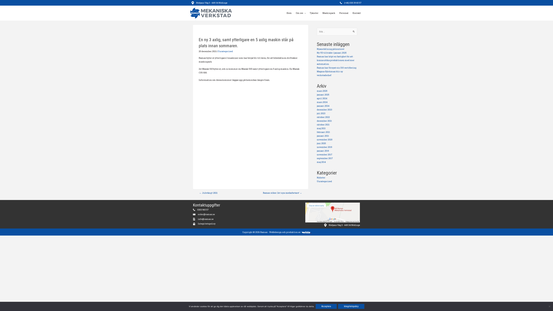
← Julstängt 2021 (208, 192)
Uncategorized (225, 51)
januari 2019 (323, 150)
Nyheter (321, 177)
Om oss (299, 13)
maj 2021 (321, 128)
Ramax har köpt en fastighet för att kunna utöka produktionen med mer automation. (335, 60)
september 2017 (325, 158)
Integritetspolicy (206, 223)
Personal (344, 13)
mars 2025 (322, 91)
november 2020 (324, 139)
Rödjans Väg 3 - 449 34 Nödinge (211, 2)
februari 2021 (323, 132)
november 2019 (324, 147)
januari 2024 (323, 106)
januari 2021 (323, 135)
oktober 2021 (323, 124)
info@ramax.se (206, 219)
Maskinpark (328, 13)
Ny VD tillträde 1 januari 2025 (331, 52)
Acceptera (326, 306)
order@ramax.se (206, 214)
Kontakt (357, 13)
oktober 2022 (323, 117)
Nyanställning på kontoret (330, 49)
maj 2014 (321, 162)
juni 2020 (321, 143)
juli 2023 (321, 113)
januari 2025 (323, 94)
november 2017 (324, 154)
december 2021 (324, 121)
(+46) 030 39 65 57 (352, 2)
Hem (289, 13)
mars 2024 (322, 102)
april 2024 (322, 98)
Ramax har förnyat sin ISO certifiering (336, 67)
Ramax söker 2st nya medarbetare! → (282, 192)
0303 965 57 (203, 209)
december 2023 (324, 109)
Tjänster (314, 13)
